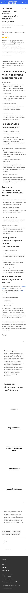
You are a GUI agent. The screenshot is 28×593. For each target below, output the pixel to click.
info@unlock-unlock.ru (9, 579)
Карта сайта (5, 570)
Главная (4, 559)
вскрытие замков (12, 322)
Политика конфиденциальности (8, 588)
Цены (3, 564)
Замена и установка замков (13, 512)
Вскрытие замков (6, 534)
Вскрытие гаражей (10, 351)
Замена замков (15, 534)
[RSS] (22, 8)
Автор (5, 541)
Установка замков (16, 531)
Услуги (4, 562)
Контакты (4, 567)
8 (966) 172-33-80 (8, 575)
